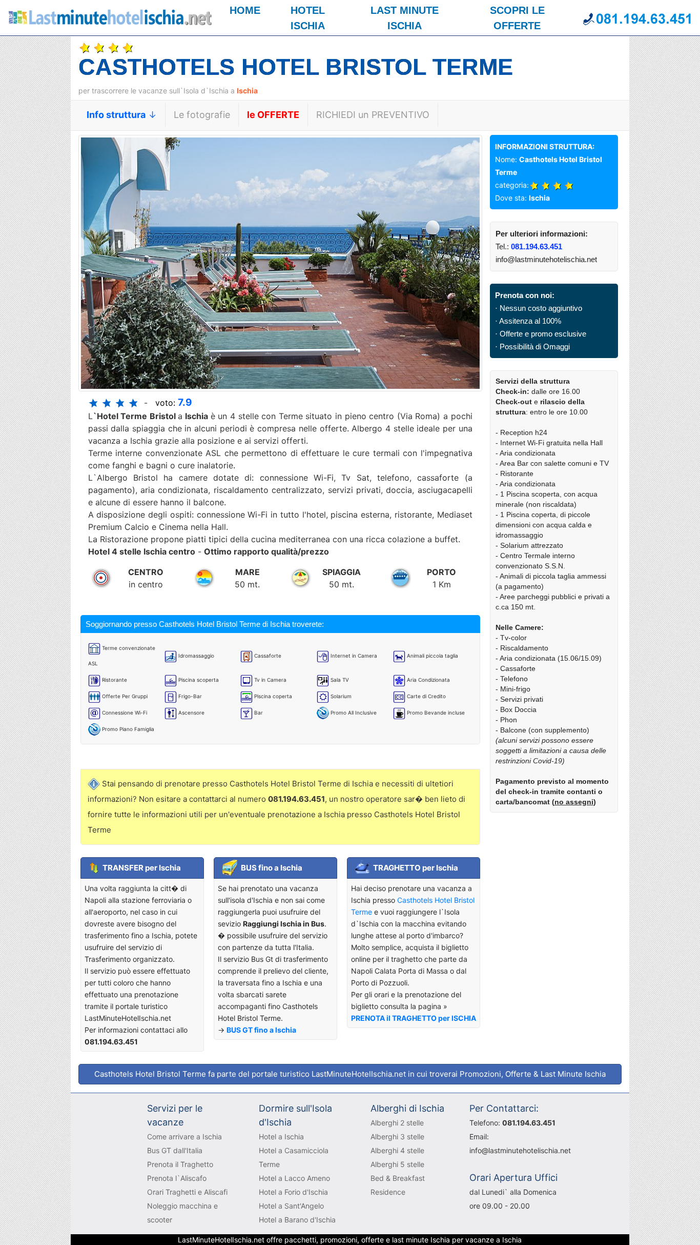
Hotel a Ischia (281, 1136)
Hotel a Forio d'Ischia (293, 1192)
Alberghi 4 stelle (397, 1150)
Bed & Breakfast (397, 1178)
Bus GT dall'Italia (174, 1150)
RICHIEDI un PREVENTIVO (372, 114)
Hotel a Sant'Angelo (291, 1205)
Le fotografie (202, 114)
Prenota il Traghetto (180, 1164)
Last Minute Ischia (573, 1074)
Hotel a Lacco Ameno (294, 1178)
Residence (387, 1192)
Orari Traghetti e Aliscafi (187, 1192)
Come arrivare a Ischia (184, 1136)
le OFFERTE (273, 114)
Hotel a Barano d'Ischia (297, 1219)
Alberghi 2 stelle (397, 1122)
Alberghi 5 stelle (397, 1164)
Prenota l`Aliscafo (177, 1178)
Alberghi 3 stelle (397, 1136)
